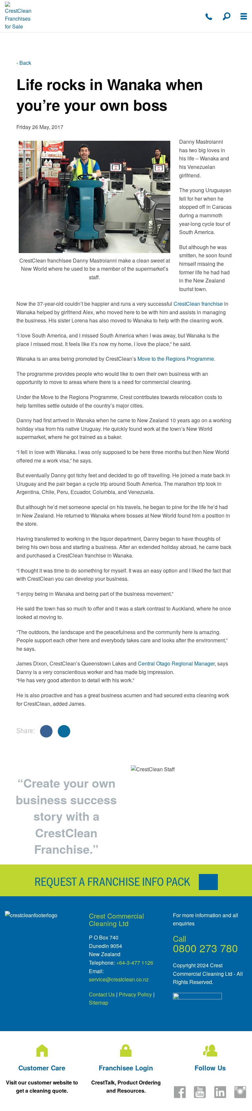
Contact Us (102, 994)
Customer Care (41, 1067)
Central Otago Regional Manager (176, 663)
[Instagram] (240, 1096)
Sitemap (98, 1002)
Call (179, 938)
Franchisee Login (126, 1067)
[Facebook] (180, 1096)
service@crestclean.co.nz (119, 979)
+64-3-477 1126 (134, 962)
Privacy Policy (135, 994)
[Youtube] (200, 1096)
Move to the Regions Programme (175, 358)
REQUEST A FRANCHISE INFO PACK (113, 881)
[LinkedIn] (220, 1096)
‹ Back (23, 62)
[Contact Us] (208, 16)
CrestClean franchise (199, 303)
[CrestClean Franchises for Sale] (18, 16)
